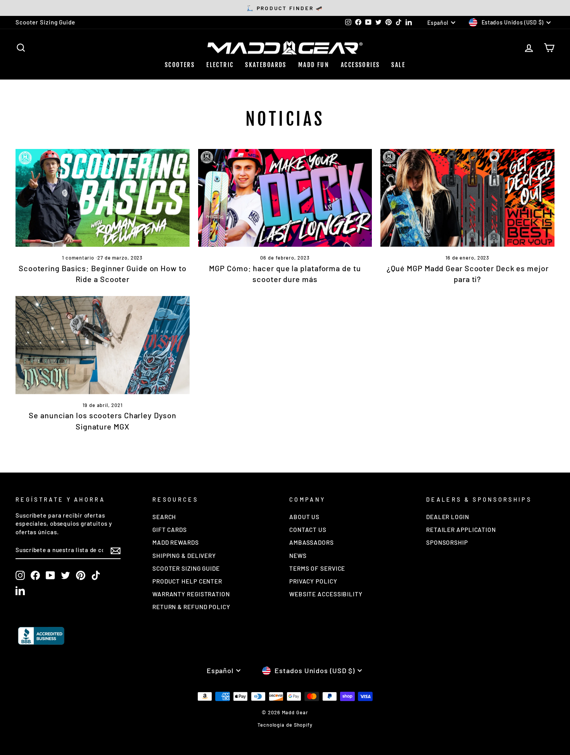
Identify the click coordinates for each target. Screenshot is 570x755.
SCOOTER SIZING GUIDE (186, 568)
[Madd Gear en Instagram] (20, 575)
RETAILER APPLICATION (461, 529)
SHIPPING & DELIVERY (184, 555)
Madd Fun (313, 65)
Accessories (360, 65)
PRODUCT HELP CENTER (187, 581)
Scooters (180, 65)
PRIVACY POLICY (313, 581)
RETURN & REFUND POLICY (191, 606)
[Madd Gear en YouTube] (50, 575)
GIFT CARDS (169, 529)
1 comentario (79, 258)
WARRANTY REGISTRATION (191, 593)
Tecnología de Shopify (285, 725)
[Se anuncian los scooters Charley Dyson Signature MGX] (103, 345)
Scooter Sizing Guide (45, 22)
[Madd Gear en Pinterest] (80, 575)
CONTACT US (307, 529)
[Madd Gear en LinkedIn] (20, 590)
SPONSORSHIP (447, 542)
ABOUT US (304, 516)
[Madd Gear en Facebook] (35, 575)
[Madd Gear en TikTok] (95, 575)
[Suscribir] (116, 550)
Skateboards (265, 65)
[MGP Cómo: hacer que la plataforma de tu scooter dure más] (285, 198)
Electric (219, 65)
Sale (398, 65)
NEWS (298, 555)
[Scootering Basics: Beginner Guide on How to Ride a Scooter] (103, 198)
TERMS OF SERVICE (317, 568)
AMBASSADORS (311, 542)
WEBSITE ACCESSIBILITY (326, 593)
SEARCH (164, 516)
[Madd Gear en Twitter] (65, 575)
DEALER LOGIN (447, 516)
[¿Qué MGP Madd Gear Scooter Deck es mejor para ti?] (467, 198)
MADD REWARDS (175, 542)
